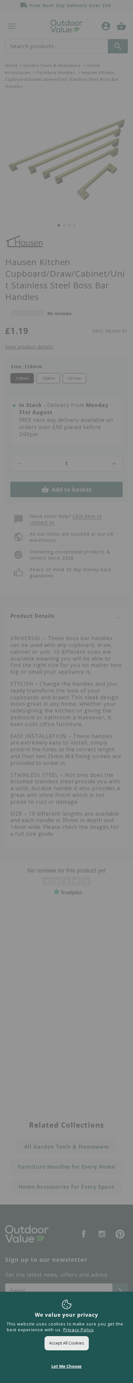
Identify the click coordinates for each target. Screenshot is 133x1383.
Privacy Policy (78, 1330)
